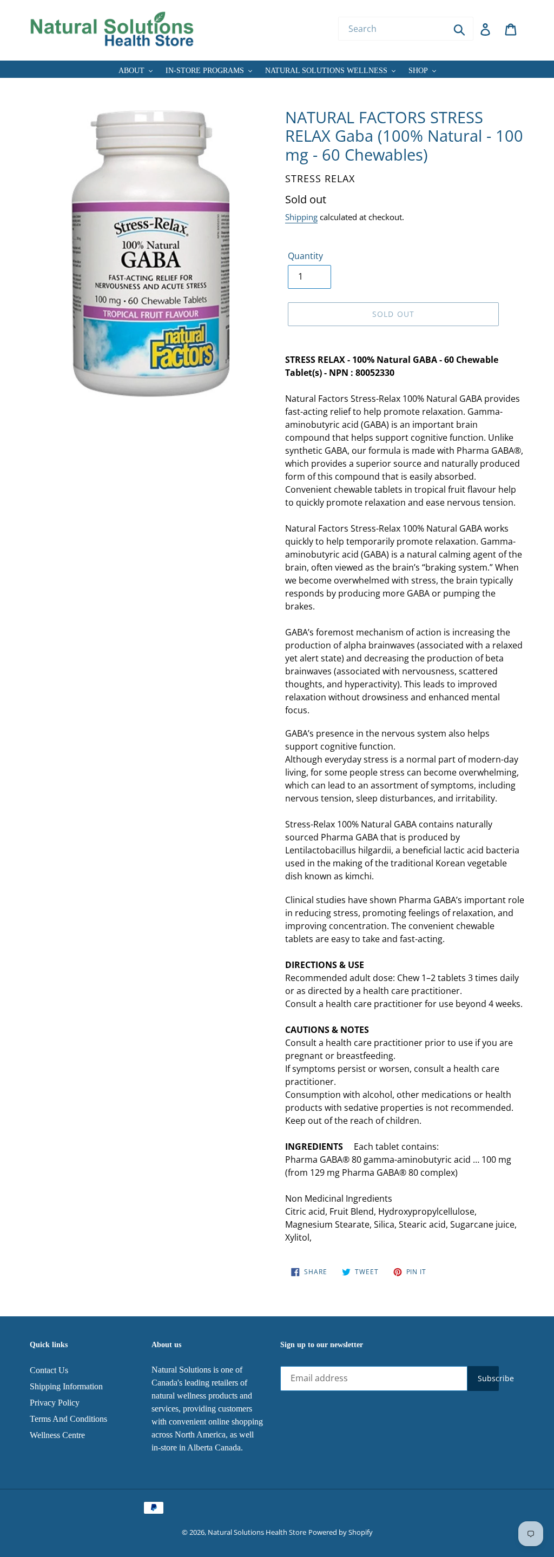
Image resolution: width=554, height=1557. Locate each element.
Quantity (305, 256)
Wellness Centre (57, 1435)
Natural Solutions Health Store (257, 1532)
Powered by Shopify (340, 1532)
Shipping (301, 216)
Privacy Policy (55, 1402)
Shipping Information (66, 1386)
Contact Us (49, 1370)
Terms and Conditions (68, 1418)
